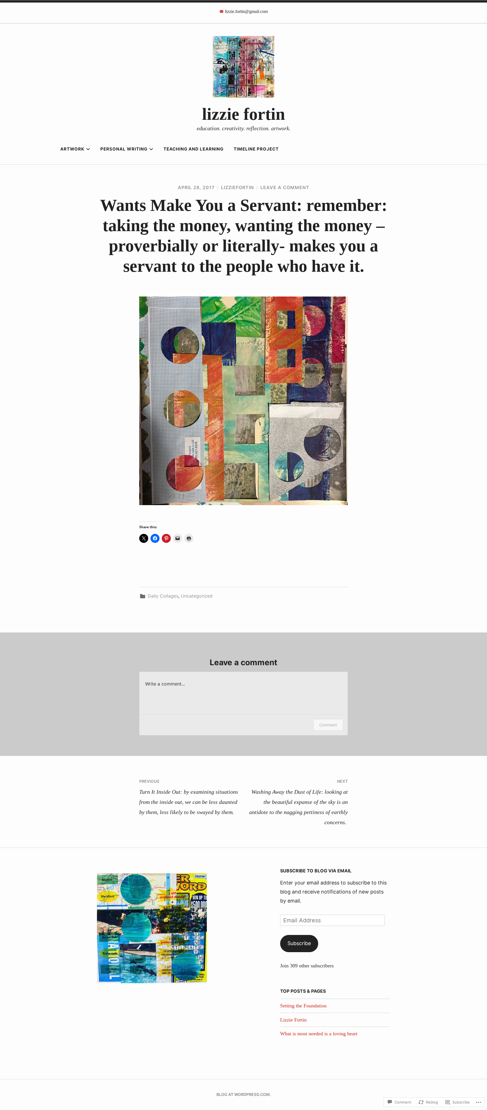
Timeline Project (256, 149)
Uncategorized (196, 596)
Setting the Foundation (303, 1006)
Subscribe (299, 943)
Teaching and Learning (193, 149)
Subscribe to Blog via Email (315, 871)
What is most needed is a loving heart (318, 1033)
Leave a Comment (284, 187)
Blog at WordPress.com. (243, 1094)
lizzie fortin (243, 114)
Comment (328, 724)
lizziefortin (237, 187)
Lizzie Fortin (293, 1020)
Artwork (72, 149)
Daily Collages (163, 596)
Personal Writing (123, 149)
